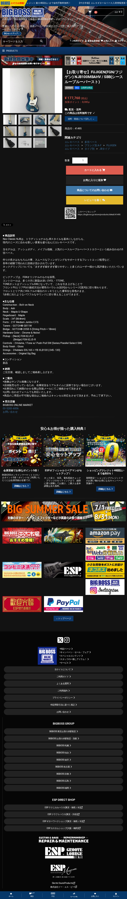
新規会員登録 (93, 41)
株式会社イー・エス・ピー (62, 887)
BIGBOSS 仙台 (63, 752)
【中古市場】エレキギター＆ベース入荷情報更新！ (66, 3)
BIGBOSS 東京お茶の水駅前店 (62, 731)
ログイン (121, 41)
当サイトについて (63, 669)
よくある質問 (63, 683)
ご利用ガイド (77, 41)
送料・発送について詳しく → (81, 119)
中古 (53, 896)
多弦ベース (91, 142)
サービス (64, 663)
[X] (60, 640)
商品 (31, 896)
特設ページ (65, 649)
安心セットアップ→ (11, 33)
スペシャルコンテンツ (70, 656)
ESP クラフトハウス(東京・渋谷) (62, 814)
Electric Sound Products (62, 883)
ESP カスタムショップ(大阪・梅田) (62, 828)
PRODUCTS (12, 51)
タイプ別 (89, 148)
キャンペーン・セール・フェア (74, 652)
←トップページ (63, 618)
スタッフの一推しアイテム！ (73, 659)
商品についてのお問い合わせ (93, 190)
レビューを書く (93, 200)
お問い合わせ (10, 411)
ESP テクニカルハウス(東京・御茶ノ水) (62, 807)
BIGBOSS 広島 (63, 781)
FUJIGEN (111, 145)
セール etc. (74, 897)
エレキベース (72, 142)
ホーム (11, 896)
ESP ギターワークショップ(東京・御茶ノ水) (62, 821)
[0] (90, 12)
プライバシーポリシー (63, 697)
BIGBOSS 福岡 (63, 788)
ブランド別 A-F (93, 145)
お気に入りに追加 (93, 180)
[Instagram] (67, 640)
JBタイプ (104, 148)
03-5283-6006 (11, 408)
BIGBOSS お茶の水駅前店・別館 (62, 738)
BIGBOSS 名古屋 (62, 766)
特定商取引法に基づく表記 (62, 704)
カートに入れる (93, 170)
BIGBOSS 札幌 (63, 745)
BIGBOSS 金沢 (63, 759)
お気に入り (108, 41)
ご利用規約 (62, 690)
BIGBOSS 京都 (63, 774)
